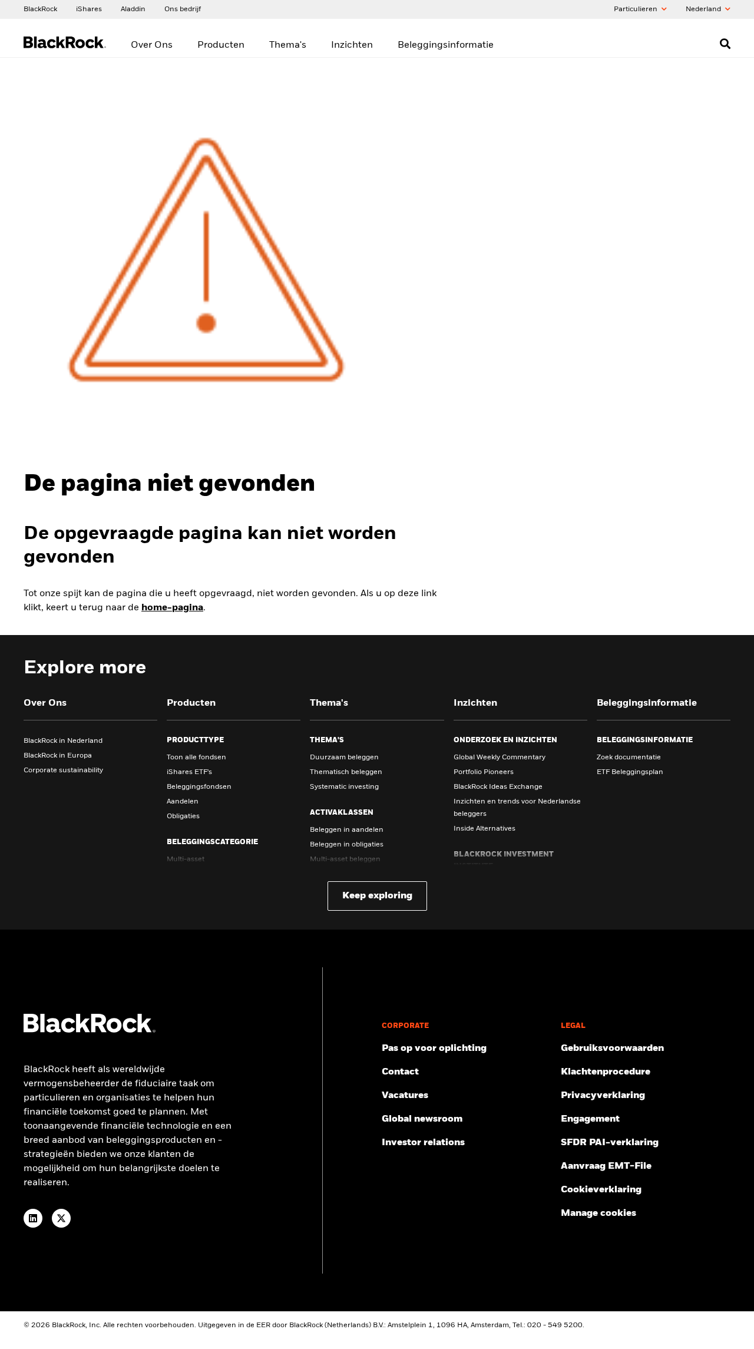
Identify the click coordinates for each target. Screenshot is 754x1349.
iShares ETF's (189, 772)
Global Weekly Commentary (499, 757)
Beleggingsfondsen (199, 787)
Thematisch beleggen (346, 772)
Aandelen (183, 801)
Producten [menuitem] (220, 45)
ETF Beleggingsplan (630, 772)
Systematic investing (344, 787)
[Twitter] (61, 1218)
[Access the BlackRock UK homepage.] (90, 1030)
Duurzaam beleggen (344, 757)
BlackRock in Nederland (63, 741)
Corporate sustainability (63, 770)
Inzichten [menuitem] (352, 45)
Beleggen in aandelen (346, 830)
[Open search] (725, 43)
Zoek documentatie (629, 757)
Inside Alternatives (484, 828)
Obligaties (183, 816)
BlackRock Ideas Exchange (498, 787)
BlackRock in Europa (58, 755)
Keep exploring (377, 896)
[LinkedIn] (33, 1218)
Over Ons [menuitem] (152, 45)
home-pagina (172, 608)
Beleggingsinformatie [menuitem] (446, 45)
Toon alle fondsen (196, 757)
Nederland (704, 9)
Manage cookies (598, 1213)
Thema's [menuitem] (287, 45)
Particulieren (636, 9)
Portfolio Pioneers (484, 772)
